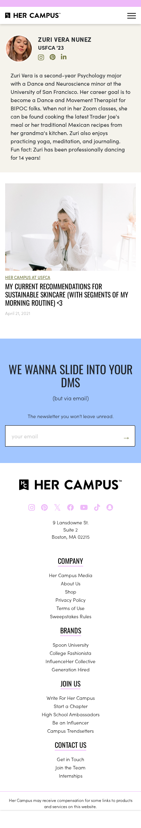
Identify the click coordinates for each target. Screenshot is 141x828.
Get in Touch (70, 759)
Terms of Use (70, 608)
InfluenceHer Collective (70, 661)
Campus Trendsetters (70, 730)
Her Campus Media (70, 575)
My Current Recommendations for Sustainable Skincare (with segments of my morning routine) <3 (66, 294)
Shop (70, 591)
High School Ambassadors (71, 714)
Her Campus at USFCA (27, 277)
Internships (70, 775)
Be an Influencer (70, 722)
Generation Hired (71, 669)
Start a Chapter (71, 706)
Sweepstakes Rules (70, 616)
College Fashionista (70, 652)
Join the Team (70, 767)
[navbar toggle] (131, 15)
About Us (70, 583)
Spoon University (71, 644)
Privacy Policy (70, 599)
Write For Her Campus (71, 697)
